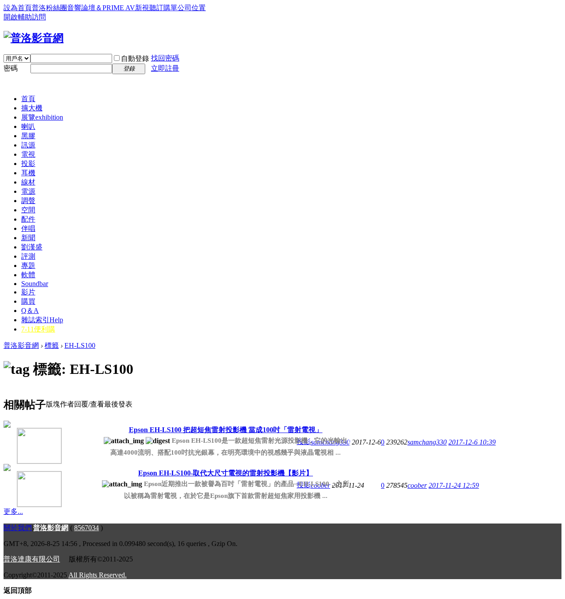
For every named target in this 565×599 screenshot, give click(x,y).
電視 (28, 154)
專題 (28, 265)
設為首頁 (18, 7)
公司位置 (191, 7)
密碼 (11, 68)
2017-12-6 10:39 (472, 442)
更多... (13, 511)
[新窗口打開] (26, 443)
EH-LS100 (79, 345)
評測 (28, 256)
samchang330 (427, 442)
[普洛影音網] (34, 38)
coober (417, 485)
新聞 (28, 237)
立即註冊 (165, 68)
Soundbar (34, 283)
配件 (28, 219)
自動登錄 (135, 58)
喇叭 (28, 126)
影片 (28, 292)
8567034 (86, 527)
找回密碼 (165, 58)
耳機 (28, 173)
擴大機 (31, 108)
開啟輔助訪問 (25, 17)
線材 (28, 182)
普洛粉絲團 (49, 7)
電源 (28, 191)
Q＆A (30, 310)
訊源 (28, 145)
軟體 (28, 275)
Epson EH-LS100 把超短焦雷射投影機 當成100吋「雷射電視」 (226, 429)
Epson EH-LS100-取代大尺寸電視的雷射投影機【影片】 (225, 473)
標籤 (52, 345)
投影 (28, 163)
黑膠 (28, 135)
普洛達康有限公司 (32, 559)
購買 (28, 301)
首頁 (28, 98)
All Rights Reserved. (97, 575)
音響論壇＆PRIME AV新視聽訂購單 (122, 7)
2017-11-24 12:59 (454, 485)
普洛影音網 (21, 345)
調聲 (28, 200)
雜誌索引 (42, 320)
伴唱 (28, 228)
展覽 (42, 117)
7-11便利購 (38, 329)
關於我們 (18, 527)
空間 (28, 210)
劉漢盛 (31, 247)
